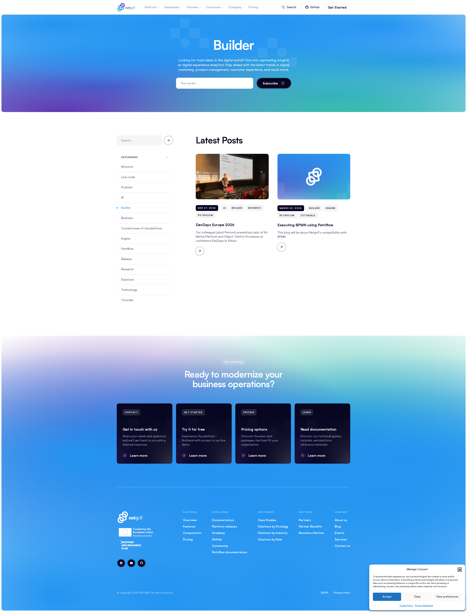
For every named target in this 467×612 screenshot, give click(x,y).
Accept (387, 596)
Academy (218, 533)
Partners (192, 7)
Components (192, 533)
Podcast (127, 187)
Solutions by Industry (272, 533)
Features (189, 526)
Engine (125, 238)
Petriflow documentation (229, 552)
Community (220, 546)
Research (127, 269)
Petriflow (127, 249)
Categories (129, 157)
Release (126, 259)
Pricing (253, 7)
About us (341, 520)
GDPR (324, 592)
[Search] (168, 140)
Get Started (337, 7)
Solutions (127, 279)
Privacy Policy (342, 592)
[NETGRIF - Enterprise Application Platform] (126, 7)
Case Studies (267, 520)
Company (234, 7)
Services (341, 539)
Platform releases (224, 526)
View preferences (447, 596)
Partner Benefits (310, 526)
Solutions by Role (270, 539)
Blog (338, 526)
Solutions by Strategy (273, 526)
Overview (190, 520)
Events (339, 533)
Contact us (342, 546)
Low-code (128, 177)
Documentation (223, 520)
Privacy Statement (424, 605)
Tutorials (127, 300)
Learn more (138, 455)
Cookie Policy (406, 605)
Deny (417, 596)
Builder (126, 207)
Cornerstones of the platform (141, 228)
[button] (460, 569)
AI (122, 197)
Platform (151, 7)
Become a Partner (311, 533)
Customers (213, 7)
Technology (129, 290)
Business (127, 218)
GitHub (217, 539)
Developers (172, 7)
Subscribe (270, 83)
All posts (127, 166)
